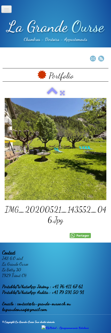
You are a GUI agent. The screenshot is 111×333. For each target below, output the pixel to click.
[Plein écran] (62, 93)
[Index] (52, 93)
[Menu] (6, 9)
